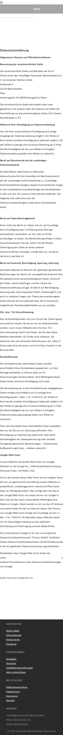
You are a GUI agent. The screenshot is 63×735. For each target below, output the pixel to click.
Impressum (12, 696)
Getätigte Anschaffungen (19, 668)
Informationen (13, 635)
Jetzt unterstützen (16, 672)
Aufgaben (11, 659)
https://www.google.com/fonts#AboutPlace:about (34, 557)
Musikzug (11, 644)
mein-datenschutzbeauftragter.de (47, 578)
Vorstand (11, 663)
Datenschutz (13, 691)
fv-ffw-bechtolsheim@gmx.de (22, 93)
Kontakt (10, 700)
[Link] (17, 17)
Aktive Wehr (13, 631)
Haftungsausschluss (16, 687)
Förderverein (13, 639)
